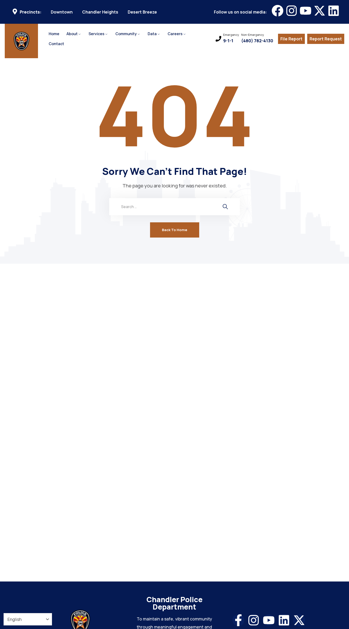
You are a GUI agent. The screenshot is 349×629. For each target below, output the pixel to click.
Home (54, 33)
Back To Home (174, 229)
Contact (56, 43)
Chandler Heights (100, 12)
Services (96, 33)
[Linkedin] (334, 11)
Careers (175, 33)
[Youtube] (305, 11)
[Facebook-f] (238, 620)
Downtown (62, 12)
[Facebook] (277, 11)
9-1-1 (228, 40)
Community (126, 33)
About (72, 33)
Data (152, 33)
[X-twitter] (319, 11)
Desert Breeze (142, 12)
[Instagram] (291, 11)
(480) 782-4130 (257, 40)
